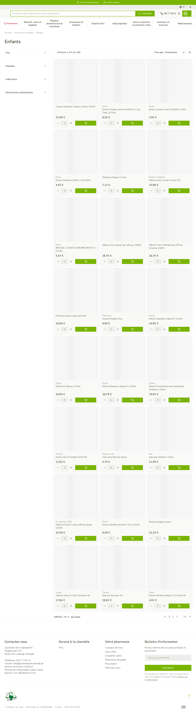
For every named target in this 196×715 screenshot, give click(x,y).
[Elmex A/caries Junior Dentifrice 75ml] (169, 81)
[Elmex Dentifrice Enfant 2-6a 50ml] (76, 152)
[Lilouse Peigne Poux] (123, 290)
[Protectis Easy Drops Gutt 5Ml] (76, 290)
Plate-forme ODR (72, 707)
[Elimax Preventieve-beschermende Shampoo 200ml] (169, 358)
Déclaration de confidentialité (39, 707)
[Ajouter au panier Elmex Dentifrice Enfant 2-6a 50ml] (85, 190)
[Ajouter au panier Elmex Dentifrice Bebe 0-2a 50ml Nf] (179, 606)
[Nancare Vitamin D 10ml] (169, 429)
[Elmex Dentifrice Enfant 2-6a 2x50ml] (123, 496)
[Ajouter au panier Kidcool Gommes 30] (132, 606)
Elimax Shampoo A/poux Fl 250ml (119, 386)
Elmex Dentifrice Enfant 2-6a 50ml (73, 180)
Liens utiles (110, 651)
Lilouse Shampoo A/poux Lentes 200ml (75, 106)
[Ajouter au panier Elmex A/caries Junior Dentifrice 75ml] (179, 123)
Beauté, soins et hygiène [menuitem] (33, 24)
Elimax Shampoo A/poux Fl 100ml (166, 318)
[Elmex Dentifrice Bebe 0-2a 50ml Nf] (169, 567)
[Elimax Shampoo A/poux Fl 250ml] (123, 358)
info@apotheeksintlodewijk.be (28, 663)
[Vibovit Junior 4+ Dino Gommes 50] (76, 567)
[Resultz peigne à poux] (169, 496)
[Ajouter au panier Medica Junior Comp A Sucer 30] (179, 190)
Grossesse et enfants (23, 32)
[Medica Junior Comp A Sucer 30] (169, 152)
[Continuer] (189, 616)
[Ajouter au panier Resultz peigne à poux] (179, 538)
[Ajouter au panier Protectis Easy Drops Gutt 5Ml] (85, 329)
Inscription (168, 667)
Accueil (8, 32)
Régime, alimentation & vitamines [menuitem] (55, 23)
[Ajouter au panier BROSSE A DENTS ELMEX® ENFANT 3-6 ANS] (85, 261)
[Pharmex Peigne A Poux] (123, 152)
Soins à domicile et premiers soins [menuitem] (142, 24)
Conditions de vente (14, 707)
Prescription (111, 663)
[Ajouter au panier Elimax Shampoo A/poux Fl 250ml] (132, 400)
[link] (165, 616)
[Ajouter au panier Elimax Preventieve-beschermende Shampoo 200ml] (179, 400)
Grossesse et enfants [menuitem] (78, 24)
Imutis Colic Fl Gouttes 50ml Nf (71, 457)
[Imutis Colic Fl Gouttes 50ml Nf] (76, 429)
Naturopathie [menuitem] (122, 24)
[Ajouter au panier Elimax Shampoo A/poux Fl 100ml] (179, 329)
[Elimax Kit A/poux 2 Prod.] (76, 358)
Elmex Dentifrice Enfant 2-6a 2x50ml (121, 524)
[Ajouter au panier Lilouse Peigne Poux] (132, 329)
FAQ (61, 647)
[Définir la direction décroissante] (189, 52)
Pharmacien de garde (115, 659)
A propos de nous (114, 647)
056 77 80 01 (23, 660)
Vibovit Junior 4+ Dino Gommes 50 (73, 595)
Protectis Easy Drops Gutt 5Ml (71, 315)
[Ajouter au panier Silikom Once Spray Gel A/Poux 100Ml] (132, 261)
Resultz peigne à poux (160, 521)
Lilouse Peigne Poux (112, 318)
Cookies (58, 707)
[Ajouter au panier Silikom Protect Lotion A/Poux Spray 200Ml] (85, 538)
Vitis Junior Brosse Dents (114, 457)
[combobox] (73, 13)
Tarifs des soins (112, 667)
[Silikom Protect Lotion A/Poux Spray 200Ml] (76, 496)
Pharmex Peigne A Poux (114, 177)
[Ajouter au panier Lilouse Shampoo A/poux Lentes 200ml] (85, 123)
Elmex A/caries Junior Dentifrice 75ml (167, 109)
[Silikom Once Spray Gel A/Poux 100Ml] (123, 219)
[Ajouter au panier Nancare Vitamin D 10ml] (179, 467)
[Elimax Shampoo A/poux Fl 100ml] (169, 290)
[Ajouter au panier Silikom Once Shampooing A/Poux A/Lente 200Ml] (179, 261)
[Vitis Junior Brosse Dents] (123, 429)
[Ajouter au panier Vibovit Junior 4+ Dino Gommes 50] (85, 606)
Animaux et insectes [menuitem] (165, 24)
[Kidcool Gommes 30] (123, 567)
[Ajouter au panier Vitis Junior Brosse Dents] (132, 467)
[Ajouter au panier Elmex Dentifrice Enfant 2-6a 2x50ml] (132, 538)
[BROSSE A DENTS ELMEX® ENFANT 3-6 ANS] (76, 219)
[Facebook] (189, 696)
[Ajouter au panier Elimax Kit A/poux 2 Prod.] (85, 400)
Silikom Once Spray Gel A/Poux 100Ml (121, 245)
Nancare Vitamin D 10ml (161, 457)
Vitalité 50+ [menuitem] (100, 24)
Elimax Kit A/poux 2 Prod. (68, 386)
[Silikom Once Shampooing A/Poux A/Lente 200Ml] (169, 219)
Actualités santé (113, 655)
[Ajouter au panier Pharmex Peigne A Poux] (132, 190)
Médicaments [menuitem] (187, 24)
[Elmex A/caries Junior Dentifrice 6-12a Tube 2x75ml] (123, 81)
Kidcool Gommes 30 (112, 595)
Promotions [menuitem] (12, 23)
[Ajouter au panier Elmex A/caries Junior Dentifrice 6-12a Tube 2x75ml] (132, 123)
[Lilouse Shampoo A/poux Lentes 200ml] (76, 81)
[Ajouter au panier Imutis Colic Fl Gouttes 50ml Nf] (85, 467)
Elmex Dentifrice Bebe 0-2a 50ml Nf (167, 595)
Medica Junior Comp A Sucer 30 (165, 180)
